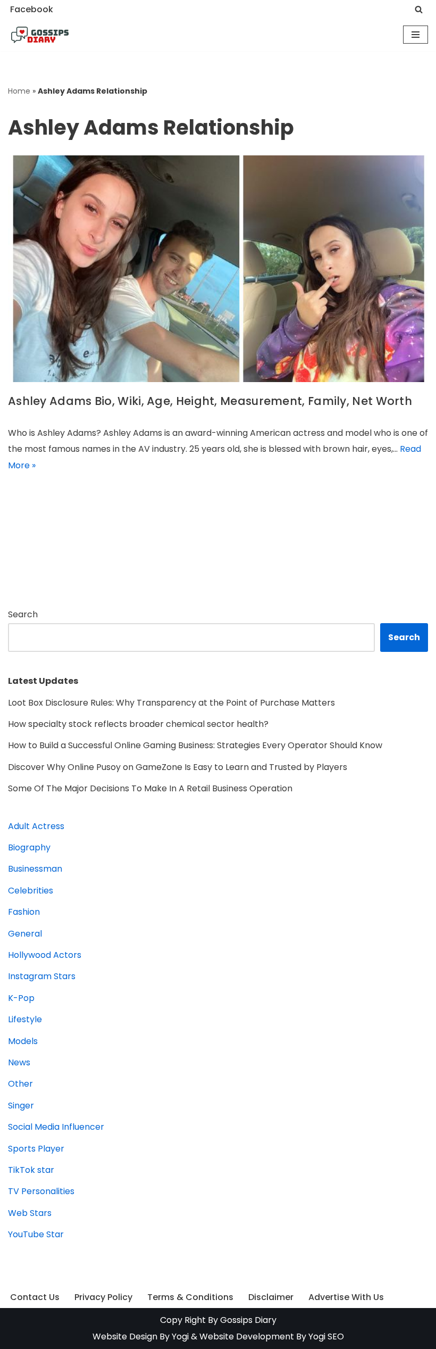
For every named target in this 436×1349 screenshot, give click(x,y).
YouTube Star (36, 1234)
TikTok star (31, 1170)
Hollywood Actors (44, 955)
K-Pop (21, 998)
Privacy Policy (103, 1297)
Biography (29, 847)
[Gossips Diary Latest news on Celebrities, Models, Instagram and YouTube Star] (40, 35)
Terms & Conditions (190, 1297)
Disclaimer (271, 1297)
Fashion (24, 912)
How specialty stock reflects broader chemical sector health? (138, 724)
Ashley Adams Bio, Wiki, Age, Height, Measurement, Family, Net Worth (210, 401)
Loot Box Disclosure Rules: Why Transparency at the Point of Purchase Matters (171, 703)
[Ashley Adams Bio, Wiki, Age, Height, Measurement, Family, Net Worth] (218, 268)
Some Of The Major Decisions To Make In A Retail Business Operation (150, 788)
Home (19, 91)
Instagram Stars (42, 976)
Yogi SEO (326, 1336)
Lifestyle (25, 1019)
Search (23, 614)
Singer (21, 1105)
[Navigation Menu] (415, 35)
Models (23, 1041)
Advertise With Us (346, 1297)
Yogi (179, 1336)
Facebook (31, 9)
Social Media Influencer (56, 1127)
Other (20, 1084)
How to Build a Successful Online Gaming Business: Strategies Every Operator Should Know (195, 745)
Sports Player (36, 1149)
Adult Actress (36, 826)
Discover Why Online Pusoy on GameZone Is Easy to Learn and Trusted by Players (177, 767)
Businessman (35, 869)
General (25, 934)
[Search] (419, 9)
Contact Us (35, 1297)
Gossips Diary (248, 1320)
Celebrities (30, 890)
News (19, 1062)
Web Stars (30, 1213)
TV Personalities (41, 1191)
